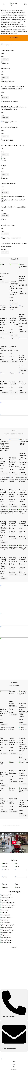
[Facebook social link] (10, 1)
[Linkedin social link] (16, 1)
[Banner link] (14, 530)
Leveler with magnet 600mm (13, 801)
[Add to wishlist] (11, 699)
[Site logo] (14, 4)
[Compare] (11, 695)
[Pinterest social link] (14, 1)
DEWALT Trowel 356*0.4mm (23, 773)
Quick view (4, 703)
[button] (13, 714)
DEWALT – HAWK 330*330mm (13, 704)
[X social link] (12, 1)
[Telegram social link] (17, 1)
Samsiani (3, 1057)
